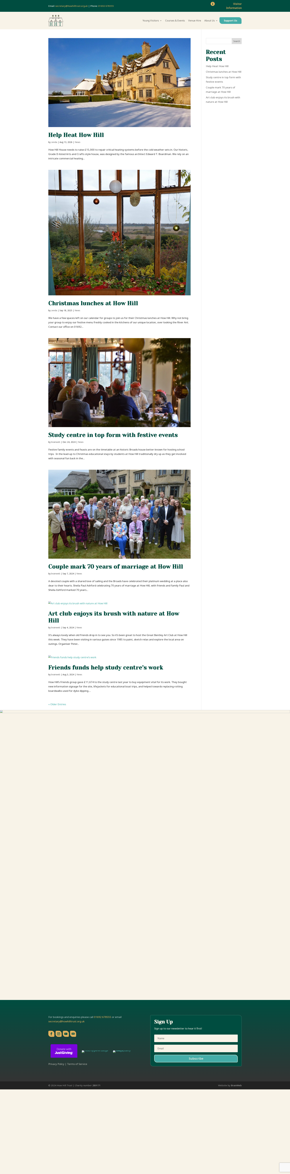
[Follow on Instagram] (59, 1034)
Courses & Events (175, 20)
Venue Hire (194, 20)
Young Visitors (151, 20)
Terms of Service (77, 1064)
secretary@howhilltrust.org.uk (71, 5)
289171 (96, 1085)
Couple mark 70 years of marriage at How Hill (115, 566)
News (77, 142)
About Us (209, 20)
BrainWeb (236, 1085)
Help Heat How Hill (76, 135)
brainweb (55, 442)
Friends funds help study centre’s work (105, 667)
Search (236, 41)
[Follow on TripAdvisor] (73, 1034)
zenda (54, 142)
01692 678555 (106, 5)
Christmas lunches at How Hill (93, 303)
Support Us (230, 20)
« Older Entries (57, 704)
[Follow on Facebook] (51, 1034)
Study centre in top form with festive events (113, 435)
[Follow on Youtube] (66, 1034)
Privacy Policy (56, 1064)
